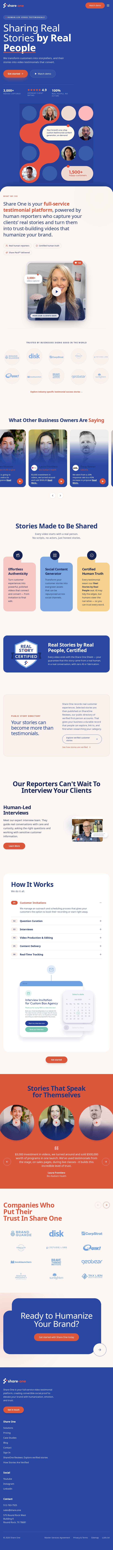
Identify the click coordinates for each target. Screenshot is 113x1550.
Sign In (6, 1452)
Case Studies (10, 1437)
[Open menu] (108, 5)
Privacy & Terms (80, 1537)
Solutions (8, 1427)
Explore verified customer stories (78, 739)
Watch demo (95, 5)
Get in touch (13, 1409)
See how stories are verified (75, 747)
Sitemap (95, 1537)
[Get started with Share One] (99, 1349)
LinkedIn (7, 1488)
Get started (14, 73)
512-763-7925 (10, 1505)
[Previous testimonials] (53, 496)
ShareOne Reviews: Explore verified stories (25, 1457)
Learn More (14, 846)
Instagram (8, 1483)
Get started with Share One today (56, 1337)
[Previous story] (7, 1162)
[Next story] (106, 1162)
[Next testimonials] (60, 496)
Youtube (7, 1478)
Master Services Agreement (57, 1537)
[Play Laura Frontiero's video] (56, 1122)
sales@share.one (12, 1510)
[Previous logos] (98, 1205)
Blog (5, 1442)
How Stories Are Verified (16, 1462)
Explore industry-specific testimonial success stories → (56, 391)
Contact (7, 1447)
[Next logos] (106, 1205)
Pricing (7, 1432)
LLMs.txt (106, 1537)
